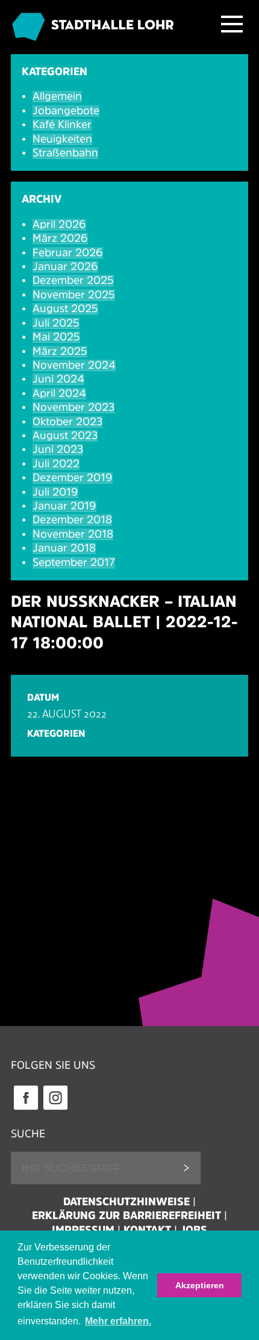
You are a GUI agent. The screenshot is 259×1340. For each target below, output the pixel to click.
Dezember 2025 (73, 280)
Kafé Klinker (62, 124)
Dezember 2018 (72, 519)
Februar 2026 (68, 252)
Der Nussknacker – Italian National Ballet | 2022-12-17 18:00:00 (124, 622)
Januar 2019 (64, 505)
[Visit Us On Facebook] (25, 1108)
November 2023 (73, 407)
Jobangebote (66, 110)
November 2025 (74, 294)
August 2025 (65, 308)
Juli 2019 (55, 492)
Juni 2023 (58, 449)
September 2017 (74, 562)
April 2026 (59, 224)
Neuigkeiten (62, 139)
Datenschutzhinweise (126, 1201)
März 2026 (60, 238)
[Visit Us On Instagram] (55, 1108)
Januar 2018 (64, 547)
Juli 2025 (56, 323)
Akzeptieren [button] (199, 1285)
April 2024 (59, 393)
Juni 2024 (58, 378)
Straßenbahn (65, 152)
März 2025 (60, 351)
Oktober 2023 (67, 421)
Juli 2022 (56, 463)
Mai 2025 (56, 336)
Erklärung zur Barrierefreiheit (126, 1215)
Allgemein (57, 96)
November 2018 (73, 534)
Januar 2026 (65, 266)
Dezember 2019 (73, 477)
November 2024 (74, 365)
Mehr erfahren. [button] (118, 1321)
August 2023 (65, 435)
